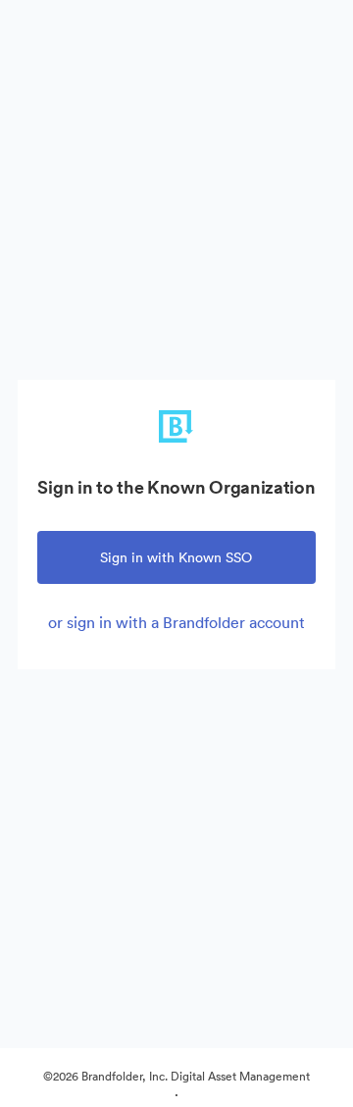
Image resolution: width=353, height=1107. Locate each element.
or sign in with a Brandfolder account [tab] (176, 622)
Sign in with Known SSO (176, 557)
